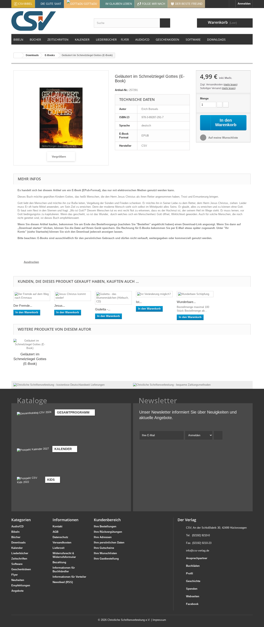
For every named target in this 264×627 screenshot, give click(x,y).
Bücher (15, 537)
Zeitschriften (19, 558)
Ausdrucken (31, 262)
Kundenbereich (107, 519)
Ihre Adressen (103, 537)
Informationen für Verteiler (69, 576)
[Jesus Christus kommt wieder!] (72, 296)
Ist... (139, 302)
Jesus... (59, 305)
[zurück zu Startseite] (18, 55)
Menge (204, 98)
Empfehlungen (20, 585)
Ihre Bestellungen (105, 526)
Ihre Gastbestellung (106, 558)
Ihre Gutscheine (104, 547)
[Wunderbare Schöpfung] (195, 294)
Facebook (192, 604)
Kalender (17, 547)
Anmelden (244, 3)
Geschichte (193, 581)
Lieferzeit (58, 547)
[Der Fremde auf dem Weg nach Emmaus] (31, 296)
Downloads (18, 542)
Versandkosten (62, 542)
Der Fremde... (22, 305)
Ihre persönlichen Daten (109, 542)
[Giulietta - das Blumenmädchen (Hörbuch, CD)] (113, 298)
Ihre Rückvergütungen (108, 531)
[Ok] (218, 435)
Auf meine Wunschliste (222, 137)
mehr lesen (230, 84)
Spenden (191, 588)
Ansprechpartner (196, 558)
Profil (189, 573)
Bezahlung (59, 562)
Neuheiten (17, 580)
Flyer (14, 574)
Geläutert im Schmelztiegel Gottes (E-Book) (29, 359)
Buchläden (193, 565)
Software (16, 564)
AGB (55, 531)
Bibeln (15, 531)
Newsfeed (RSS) (63, 582)
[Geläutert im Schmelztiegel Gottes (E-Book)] (29, 344)
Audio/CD (17, 526)
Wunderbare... (186, 302)
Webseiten (192, 596)
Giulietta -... (102, 309)
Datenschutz (60, 537)
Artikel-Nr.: (121, 90)
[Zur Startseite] (232, 3)
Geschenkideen (21, 569)
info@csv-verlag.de (197, 550)
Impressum (159, 619)
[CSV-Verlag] (49, 21)
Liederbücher (19, 553)
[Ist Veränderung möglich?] (154, 294)
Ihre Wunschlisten (105, 553)
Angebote (17, 590)
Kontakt (57, 526)
